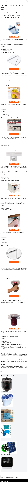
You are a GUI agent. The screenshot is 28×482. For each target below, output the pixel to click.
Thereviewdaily (7, 9)
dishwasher (8, 137)
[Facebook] (1, 371)
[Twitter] (3, 371)
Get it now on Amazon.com (14, 36)
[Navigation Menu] (26, 1)
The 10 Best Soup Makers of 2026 (5, 391)
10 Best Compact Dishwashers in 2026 (5, 469)
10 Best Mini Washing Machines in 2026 (6, 407)
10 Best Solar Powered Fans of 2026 (5, 454)
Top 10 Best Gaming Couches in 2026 (5, 422)
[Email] (5, 371)
